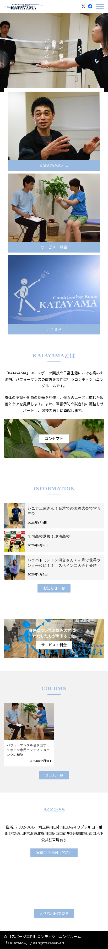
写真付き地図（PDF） (54, 852)
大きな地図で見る (54, 913)
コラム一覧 (54, 775)
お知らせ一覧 (54, 588)
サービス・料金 (54, 645)
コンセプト (54, 438)
